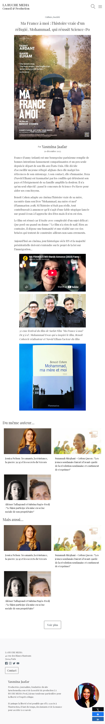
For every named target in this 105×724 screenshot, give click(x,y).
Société (56, 17)
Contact (11, 670)
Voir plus (52, 625)
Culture (48, 17)
